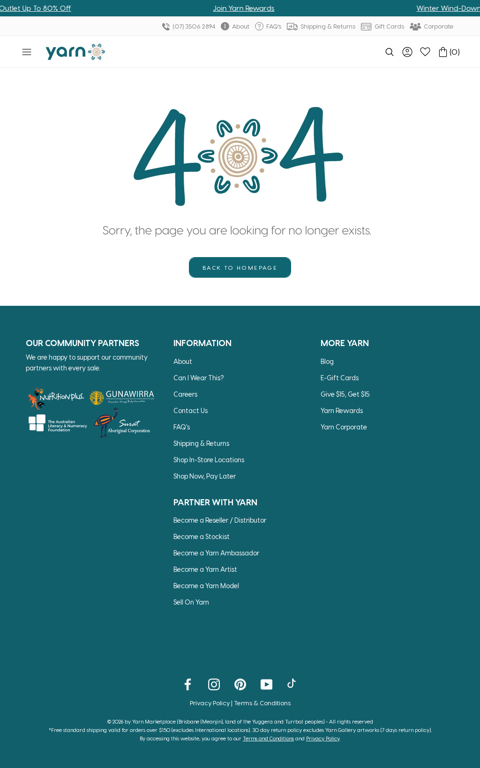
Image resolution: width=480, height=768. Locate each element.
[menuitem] (389, 52)
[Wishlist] (425, 52)
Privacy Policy (210, 702)
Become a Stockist (201, 536)
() (455, 51)
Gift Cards (388, 26)
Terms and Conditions (268, 738)
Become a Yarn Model (206, 586)
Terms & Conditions (262, 702)
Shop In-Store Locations (208, 460)
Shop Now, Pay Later (204, 476)
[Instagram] (214, 683)
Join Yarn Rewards (234, 8)
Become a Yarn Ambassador (216, 553)
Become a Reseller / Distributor (219, 520)
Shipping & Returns (327, 26)
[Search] (389, 52)
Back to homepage (240, 267)
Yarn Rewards (342, 410)
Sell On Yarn (191, 602)
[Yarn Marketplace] (75, 52)
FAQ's (273, 26)
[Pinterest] (240, 683)
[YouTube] (266, 683)
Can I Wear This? (198, 378)
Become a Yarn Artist (205, 569)
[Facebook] (188, 683)
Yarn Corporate (344, 427)
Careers (185, 394)
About (240, 26)
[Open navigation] (26, 52)
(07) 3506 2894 (193, 26)
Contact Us (190, 410)
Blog (327, 361)
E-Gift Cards (340, 378)
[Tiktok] (293, 683)
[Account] (407, 52)
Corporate (438, 26)
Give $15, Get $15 (345, 394)
